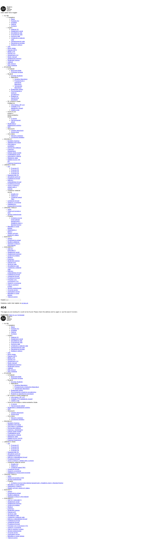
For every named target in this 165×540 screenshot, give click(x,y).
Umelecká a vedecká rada (19, 346)
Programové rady (17, 34)
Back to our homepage (16, 315)
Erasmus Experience (14, 163)
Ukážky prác (15, 110)
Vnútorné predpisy (14, 256)
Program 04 (15, 173)
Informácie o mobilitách (12, 145)
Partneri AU (11, 53)
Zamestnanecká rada (18, 41)
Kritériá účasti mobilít (14, 153)
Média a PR (11, 52)
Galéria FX (14, 196)
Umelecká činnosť (13, 201)
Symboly (14, 26)
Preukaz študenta (17, 76)
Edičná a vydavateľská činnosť (14, 181)
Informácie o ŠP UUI (18, 105)
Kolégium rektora (16, 45)
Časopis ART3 (12, 50)
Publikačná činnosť (14, 178)
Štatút (13, 19)
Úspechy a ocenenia (14, 202)
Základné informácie (14, 142)
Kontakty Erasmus (13, 141)
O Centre (14, 118)
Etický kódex (12, 48)
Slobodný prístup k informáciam (14, 244)
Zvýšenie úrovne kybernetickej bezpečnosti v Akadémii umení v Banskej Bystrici (17, 221)
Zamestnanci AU (13, 55)
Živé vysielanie (12, 65)
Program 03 (15, 172)
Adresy (10, 238)
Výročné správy (13, 290)
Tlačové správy (13, 297)
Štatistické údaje (13, 158)
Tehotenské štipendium (18, 87)
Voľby (9, 209)
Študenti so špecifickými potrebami (15, 98)
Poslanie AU (15, 21)
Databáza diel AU (13, 175)
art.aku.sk (25, 303)
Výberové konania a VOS (16, 478)
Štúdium (10, 257)
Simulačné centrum (14, 177)
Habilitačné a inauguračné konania (14, 205)
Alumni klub (15, 132)
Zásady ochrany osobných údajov (13, 234)
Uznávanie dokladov (17, 137)
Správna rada (15, 36)
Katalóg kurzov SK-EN (15, 438)
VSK (9, 46)
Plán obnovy (12, 64)
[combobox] (13, 300)
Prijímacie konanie (17, 72)
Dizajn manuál (12, 57)
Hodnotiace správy (14, 291)
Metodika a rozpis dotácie (16, 484)
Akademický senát (17, 31)
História (13, 24)
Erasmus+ (11, 259)
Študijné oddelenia (13, 242)
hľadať (3, 300)
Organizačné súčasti (14, 240)
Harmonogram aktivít (18, 406)
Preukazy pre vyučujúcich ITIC (13, 280)
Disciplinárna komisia (18, 43)
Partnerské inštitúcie (14, 148)
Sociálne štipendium (20, 79)
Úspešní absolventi (17, 130)
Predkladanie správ (14, 154)
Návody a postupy (17, 136)
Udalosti (10, 62)
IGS (9, 166)
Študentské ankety (17, 89)
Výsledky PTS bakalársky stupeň (17, 107)
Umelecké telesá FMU (18, 467)
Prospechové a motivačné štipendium (19, 82)
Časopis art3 (12, 262)
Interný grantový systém (16, 529)
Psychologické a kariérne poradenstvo (16, 92)
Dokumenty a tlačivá (14, 156)
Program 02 (15, 170)
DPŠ (9, 127)
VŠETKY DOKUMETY (12, 249)
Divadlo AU (14, 194)
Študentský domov (14, 60)
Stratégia (14, 22)
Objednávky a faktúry (12, 231)
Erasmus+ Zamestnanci (12, 150)
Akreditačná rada (16, 33)
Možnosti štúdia (16, 70)
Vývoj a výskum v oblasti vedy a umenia (13, 187)
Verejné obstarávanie (14, 214)
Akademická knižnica (14, 58)
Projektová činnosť (14, 184)
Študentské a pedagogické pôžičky (14, 124)
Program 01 (15, 168)
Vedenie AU (15, 29)
